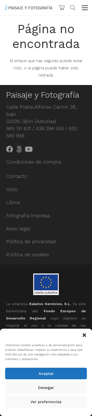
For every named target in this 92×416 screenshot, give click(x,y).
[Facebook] (9, 149)
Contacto (16, 176)
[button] (84, 335)
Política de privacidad (31, 241)
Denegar (46, 387)
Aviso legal (18, 229)
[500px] (19, 149)
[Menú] (84, 7)
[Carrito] (61, 7)
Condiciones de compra (33, 162)
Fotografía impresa (28, 216)
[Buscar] (72, 7)
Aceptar (46, 373)
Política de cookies (27, 255)
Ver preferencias (46, 402)
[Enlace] (28, 7)
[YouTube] (29, 149)
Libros (13, 202)
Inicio (12, 189)
